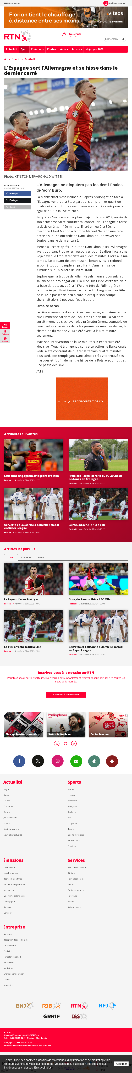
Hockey (71, 795)
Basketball (72, 800)
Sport (24, 49)
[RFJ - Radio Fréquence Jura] (107, 1005)
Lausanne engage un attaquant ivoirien (31, 476)
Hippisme (72, 823)
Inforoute (72, 896)
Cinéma (71, 873)
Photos (51, 49)
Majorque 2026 (94, 49)
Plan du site (41, 1038)
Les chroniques (11, 873)
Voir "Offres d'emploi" (108, 724)
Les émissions (10, 867)
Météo (71, 884)
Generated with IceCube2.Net (37, 1045)
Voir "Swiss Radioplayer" (23, 724)
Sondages (8, 907)
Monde (7, 800)
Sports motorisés (76, 835)
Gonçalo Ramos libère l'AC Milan (90, 599)
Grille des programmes (14, 884)
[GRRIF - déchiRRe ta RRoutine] (51, 1016)
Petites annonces (76, 890)
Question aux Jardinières (15, 896)
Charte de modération (14, 974)
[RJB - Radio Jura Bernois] (51, 1005)
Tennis (71, 829)
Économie (8, 806)
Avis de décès (74, 907)
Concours (8, 913)
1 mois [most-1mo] (41, 557)
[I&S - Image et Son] (79, 1016)
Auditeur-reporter (117, 3)
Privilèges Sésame (76, 879)
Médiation (8, 968)
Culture (7, 812)
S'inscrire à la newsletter (66, 694)
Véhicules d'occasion (77, 867)
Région (7, 789)
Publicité (8, 951)
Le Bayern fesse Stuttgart (22, 599)
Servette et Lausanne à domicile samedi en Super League (31, 526)
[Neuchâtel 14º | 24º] (64, 31)
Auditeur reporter (12, 829)
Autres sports (74, 840)
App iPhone (94, 761)
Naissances (9, 890)
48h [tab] (11, 557)
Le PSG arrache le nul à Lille (87, 525)
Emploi (71, 901)
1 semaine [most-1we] (26, 557)
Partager (13, 193)
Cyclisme (72, 812)
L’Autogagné (9, 901)
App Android (112, 761)
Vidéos (64, 49)
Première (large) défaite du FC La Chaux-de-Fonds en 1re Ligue (96, 477)
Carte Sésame (10, 945)
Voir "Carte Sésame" (66, 724)
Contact (7, 979)
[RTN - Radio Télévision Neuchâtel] (79, 1005)
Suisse (6, 795)
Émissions (37, 49)
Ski (69, 817)
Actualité (11, 49)
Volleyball (72, 806)
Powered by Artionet (13, 1045)
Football (30, 59)
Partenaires (9, 962)
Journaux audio (11, 817)
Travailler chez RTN (12, 957)
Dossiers (7, 823)
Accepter (121, 1063)
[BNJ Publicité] (23, 1005)
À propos (8, 934)
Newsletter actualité (13, 835)
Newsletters (76, 761)
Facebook (19, 761)
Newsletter (9, 985)
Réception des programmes (16, 940)
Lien (12, 207)
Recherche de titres (13, 879)
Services (77, 49)
